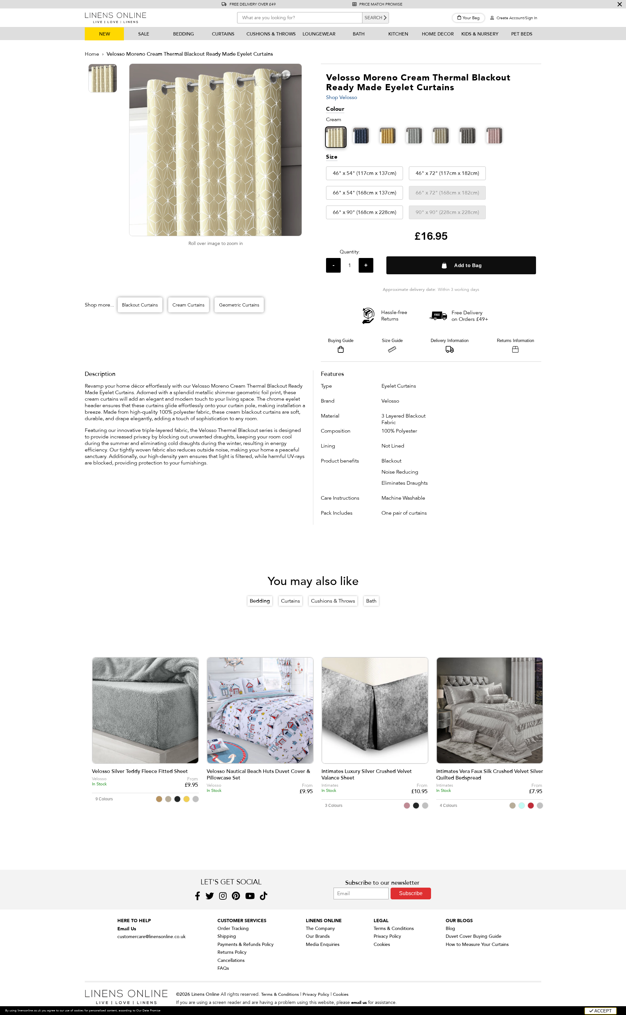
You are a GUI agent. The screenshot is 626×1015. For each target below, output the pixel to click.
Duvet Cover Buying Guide (473, 936)
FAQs (223, 968)
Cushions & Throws (271, 34)
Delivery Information (450, 340)
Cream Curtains (188, 305)
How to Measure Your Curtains (477, 944)
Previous (101, 719)
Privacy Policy (387, 936)
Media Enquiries (322, 944)
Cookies (382, 944)
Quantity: (350, 252)
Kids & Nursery (480, 34)
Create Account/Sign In (516, 18)
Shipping (226, 936)
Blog (450, 928)
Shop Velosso (341, 97)
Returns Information (515, 340)
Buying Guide (340, 340)
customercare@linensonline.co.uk (151, 936)
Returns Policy (231, 952)
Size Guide (392, 340)
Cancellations (231, 960)
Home (92, 54)
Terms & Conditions (394, 928)
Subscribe (411, 893)
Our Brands (318, 936)
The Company (320, 928)
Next (533, 719)
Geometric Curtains (239, 305)
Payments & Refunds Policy (245, 944)
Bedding (183, 34)
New (104, 34)
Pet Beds (521, 34)
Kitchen (398, 34)
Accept (602, 1010)
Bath (359, 34)
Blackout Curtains (140, 305)
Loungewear (319, 34)
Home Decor (438, 34)
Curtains (223, 34)
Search (373, 17)
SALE (143, 34)
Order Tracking (233, 928)
